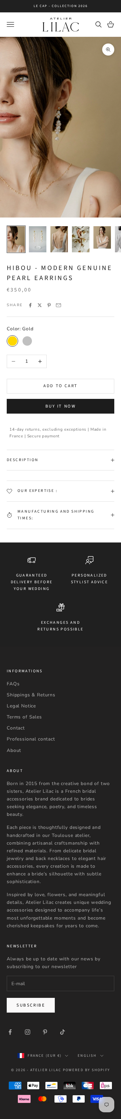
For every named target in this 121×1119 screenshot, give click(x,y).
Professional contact (31, 739)
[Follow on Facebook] (10, 1032)
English (87, 1055)
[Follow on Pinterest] (45, 1032)
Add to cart (60, 386)
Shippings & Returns (31, 695)
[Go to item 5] (102, 237)
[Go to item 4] (80, 239)
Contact (16, 728)
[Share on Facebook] (30, 305)
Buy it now (60, 406)
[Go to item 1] (16, 239)
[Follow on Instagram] (27, 1032)
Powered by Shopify (86, 1069)
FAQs (13, 684)
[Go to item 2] (37, 239)
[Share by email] (58, 305)
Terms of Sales (24, 717)
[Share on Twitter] (39, 305)
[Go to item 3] (59, 239)
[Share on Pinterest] (49, 305)
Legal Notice (21, 706)
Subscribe (30, 1005)
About (14, 750)
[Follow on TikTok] (62, 1032)
